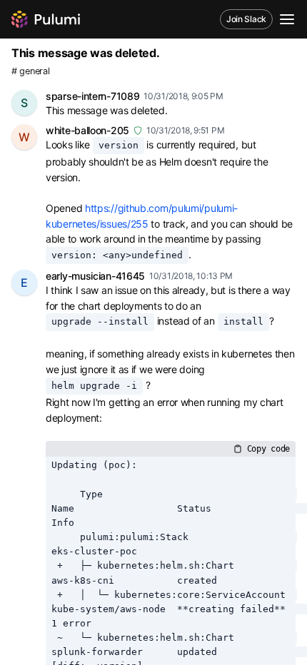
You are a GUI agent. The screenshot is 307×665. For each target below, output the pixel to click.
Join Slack (246, 19)
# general (30, 71)
